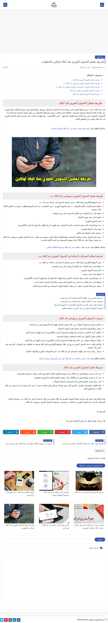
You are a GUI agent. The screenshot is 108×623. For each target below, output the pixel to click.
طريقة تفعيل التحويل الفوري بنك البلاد (86, 80)
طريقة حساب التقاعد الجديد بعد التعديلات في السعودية (81, 301)
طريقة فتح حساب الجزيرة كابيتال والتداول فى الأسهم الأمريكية (78, 304)
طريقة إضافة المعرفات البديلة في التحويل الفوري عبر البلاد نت (77, 87)
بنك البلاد (100, 57)
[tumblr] (10, 620)
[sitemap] (18, 620)
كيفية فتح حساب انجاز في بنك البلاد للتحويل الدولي (70, 128)
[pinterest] (6, 620)
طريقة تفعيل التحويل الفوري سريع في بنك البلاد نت (81, 83)
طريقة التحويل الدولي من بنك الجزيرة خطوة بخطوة (82, 308)
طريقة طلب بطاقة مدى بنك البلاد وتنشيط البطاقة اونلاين (68, 247)
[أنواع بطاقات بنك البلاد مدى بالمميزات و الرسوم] (19, 481)
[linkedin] (14, 620)
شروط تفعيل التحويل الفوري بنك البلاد (86, 94)
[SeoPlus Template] (106, 619)
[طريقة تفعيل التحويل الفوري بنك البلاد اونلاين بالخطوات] (19, 514)
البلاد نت (42, 202)
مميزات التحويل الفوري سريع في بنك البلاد (85, 90)
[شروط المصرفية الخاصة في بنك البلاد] (89, 481)
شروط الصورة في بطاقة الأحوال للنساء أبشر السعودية (81, 298)
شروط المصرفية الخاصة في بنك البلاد (89, 492)
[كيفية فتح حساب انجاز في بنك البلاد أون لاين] (54, 514)
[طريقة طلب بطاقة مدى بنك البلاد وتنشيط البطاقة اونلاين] (54, 481)
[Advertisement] (54, 32)
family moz (82, 619)
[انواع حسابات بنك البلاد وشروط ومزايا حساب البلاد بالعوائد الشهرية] (89, 514)
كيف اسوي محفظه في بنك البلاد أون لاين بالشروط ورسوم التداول (64, 358)
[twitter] (2, 620)
